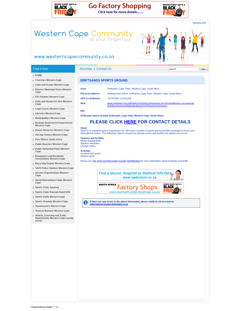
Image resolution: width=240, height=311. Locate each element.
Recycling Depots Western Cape (52, 163)
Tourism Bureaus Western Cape (52, 211)
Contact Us (104, 68)
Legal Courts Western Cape (50, 108)
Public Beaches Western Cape (51, 144)
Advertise (86, 68)
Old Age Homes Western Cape (51, 134)
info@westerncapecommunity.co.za (109, 204)
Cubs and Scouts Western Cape (52, 85)
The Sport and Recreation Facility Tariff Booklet (116, 161)
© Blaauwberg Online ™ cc (44, 307)
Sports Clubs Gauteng (47, 187)
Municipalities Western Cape (50, 118)
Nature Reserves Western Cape (52, 130)
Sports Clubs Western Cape (50, 196)
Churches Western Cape (48, 80)
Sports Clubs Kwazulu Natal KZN (52, 192)
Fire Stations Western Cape (49, 96)
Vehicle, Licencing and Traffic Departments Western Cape (50, 216)
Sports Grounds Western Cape (51, 201)
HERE (130, 121)
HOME (38, 75)
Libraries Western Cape (48, 113)
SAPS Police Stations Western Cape (54, 168)
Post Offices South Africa (48, 139)
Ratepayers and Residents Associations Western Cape (50, 157)
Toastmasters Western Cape (50, 206)
